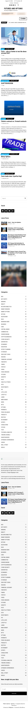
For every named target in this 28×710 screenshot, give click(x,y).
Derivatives (4, 342)
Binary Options (5, 81)
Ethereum (4, 352)
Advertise (16, 3)
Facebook (10, 5)
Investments (4, 387)
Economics (4, 344)
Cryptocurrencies (6, 336)
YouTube (15, 5)
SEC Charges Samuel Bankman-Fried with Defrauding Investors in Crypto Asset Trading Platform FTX (17, 236)
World (3, 447)
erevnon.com (5, 123)
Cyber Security (5, 339)
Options (3, 407)
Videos (3, 442)
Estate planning (5, 349)
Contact (11, 3)
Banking (3, 301)
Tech (2, 429)
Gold (2, 379)
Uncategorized (5, 437)
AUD (2, 296)
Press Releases (5, 412)
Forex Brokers (5, 372)
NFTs (2, 404)
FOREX (2, 49)
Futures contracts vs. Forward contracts (13, 121)
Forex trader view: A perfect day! (11, 176)
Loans (2, 397)
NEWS (2, 402)
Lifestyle (3, 394)
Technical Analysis (6, 432)
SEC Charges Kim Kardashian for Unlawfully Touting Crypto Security (16, 243)
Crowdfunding (5, 334)
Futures (3, 119)
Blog (2, 319)
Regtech (3, 417)
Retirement (4, 419)
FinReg (3, 364)
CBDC (2, 326)
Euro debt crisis (5, 354)
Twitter (11, 5)
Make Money (4, 399)
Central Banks (5, 329)
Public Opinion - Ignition (9, 703)
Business (3, 324)
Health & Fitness (6, 382)
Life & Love (4, 392)
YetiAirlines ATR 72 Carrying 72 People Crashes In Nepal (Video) (16, 228)
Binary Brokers (5, 309)
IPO (2, 389)
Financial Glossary (6, 359)
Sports (3, 422)
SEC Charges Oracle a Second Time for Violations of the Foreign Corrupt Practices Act (17, 253)
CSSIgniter (11, 707)
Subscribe (14, 693)
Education (4, 347)
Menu (24, 18)
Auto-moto (4, 299)
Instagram (13, 5)
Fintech (3, 367)
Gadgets (3, 377)
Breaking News (5, 321)
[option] (18, 22)
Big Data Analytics (6, 306)
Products (4, 414)
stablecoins (4, 424)
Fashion (3, 357)
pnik (3, 55)
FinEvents (4, 362)
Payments (4, 409)
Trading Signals (5, 435)
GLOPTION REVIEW (7, 83)
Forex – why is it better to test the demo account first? (13, 52)
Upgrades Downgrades (7, 440)
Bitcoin (3, 314)
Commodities (4, 331)
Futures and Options (13, 8)
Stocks (3, 427)
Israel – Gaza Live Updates (14, 222)
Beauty (3, 304)
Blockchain (4, 316)
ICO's (2, 384)
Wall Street (4, 445)
